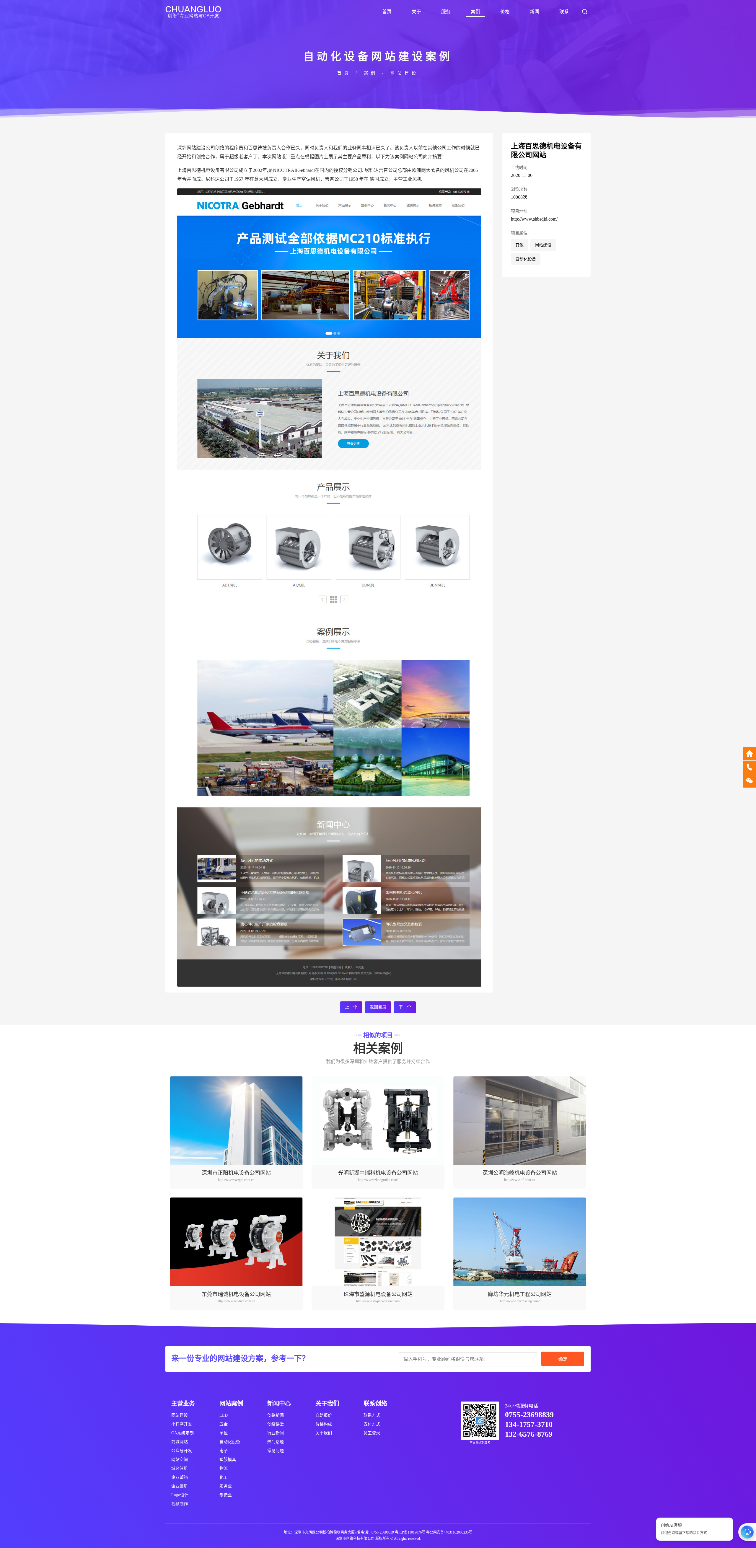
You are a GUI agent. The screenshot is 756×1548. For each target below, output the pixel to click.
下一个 (405, 1007)
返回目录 (378, 1007)
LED (223, 1415)
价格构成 (323, 1424)
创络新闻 (275, 1415)
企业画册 (179, 1486)
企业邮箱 (179, 1477)
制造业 (225, 1495)
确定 (563, 1359)
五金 (223, 1424)
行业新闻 (275, 1433)
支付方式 (372, 1424)
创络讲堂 (275, 1424)
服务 (446, 11)
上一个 (351, 1007)
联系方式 (372, 1415)
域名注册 (179, 1468)
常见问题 (275, 1450)
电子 (223, 1450)
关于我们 (323, 1433)
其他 (519, 245)
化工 (223, 1477)
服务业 (225, 1486)
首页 (387, 11)
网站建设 (404, 73)
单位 (223, 1433)
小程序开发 (181, 1424)
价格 (505, 11)
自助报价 (323, 1415)
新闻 (534, 11)
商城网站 (179, 1442)
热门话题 (275, 1442)
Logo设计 (179, 1495)
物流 (223, 1468)
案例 (475, 11)
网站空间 (179, 1459)
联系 (564, 11)
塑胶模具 (227, 1459)
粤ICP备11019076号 (410, 1532)
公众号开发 (181, 1450)
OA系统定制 (182, 1433)
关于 (416, 11)
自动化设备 (525, 259)
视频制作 (179, 1504)
